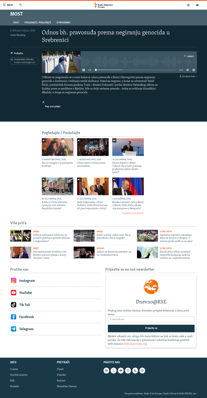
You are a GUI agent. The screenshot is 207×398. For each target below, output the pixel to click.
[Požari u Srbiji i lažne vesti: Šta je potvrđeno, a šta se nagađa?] (84, 236)
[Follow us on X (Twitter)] (113, 371)
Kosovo (100, 248)
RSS (12, 381)
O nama (14, 369)
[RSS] (135, 371)
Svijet (36, 248)
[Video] (197, 5)
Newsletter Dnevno (67, 386)
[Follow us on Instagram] (128, 371)
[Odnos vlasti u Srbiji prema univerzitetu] (93, 147)
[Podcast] (188, 5)
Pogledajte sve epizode (133, 213)
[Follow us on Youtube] (121, 371)
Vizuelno (61, 375)
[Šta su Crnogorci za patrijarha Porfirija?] (57, 147)
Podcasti (61, 381)
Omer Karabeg (17, 35)
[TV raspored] (142, 371)
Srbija (36, 232)
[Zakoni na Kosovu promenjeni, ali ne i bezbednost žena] (84, 252)
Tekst (16, 22)
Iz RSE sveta (166, 232)
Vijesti (60, 369)
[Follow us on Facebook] (106, 371)
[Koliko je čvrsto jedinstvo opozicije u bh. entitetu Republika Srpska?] (57, 186)
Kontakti (14, 386)
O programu (63, 22)
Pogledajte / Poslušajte (38, 22)
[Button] (16, 54)
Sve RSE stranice (19, 375)
